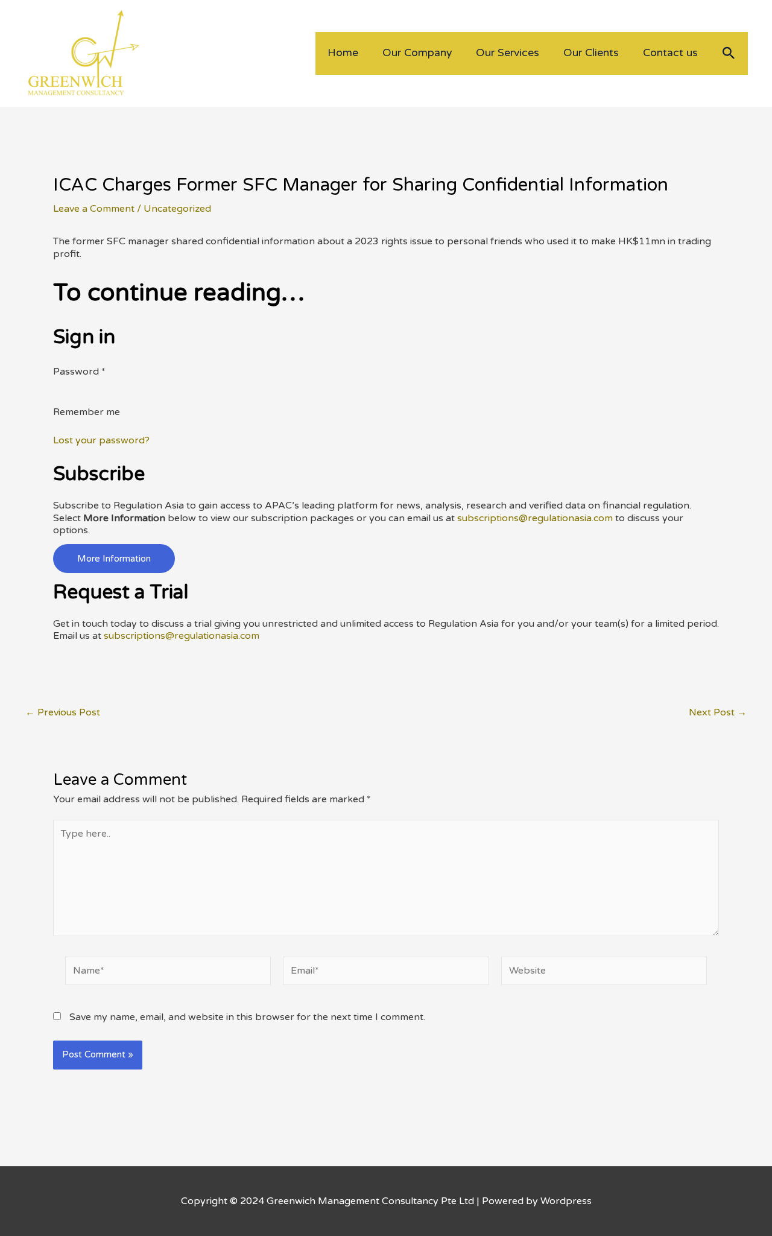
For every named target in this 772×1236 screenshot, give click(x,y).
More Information (114, 558)
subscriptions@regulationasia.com (535, 518)
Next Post (718, 712)
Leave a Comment (93, 209)
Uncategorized (177, 209)
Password (79, 372)
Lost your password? (101, 440)
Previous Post (62, 712)
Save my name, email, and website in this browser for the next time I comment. (247, 1017)
